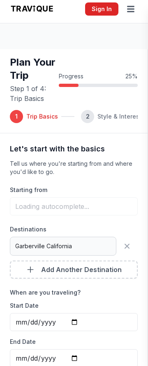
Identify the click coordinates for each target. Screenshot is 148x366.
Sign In (102, 8)
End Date (23, 341)
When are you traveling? (45, 292)
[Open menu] (132, 9)
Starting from (28, 189)
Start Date (24, 305)
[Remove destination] (129, 246)
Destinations (28, 229)
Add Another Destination (81, 269)
